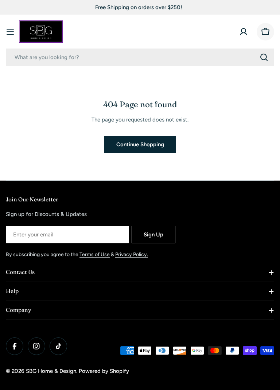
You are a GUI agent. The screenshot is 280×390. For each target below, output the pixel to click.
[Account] (243, 31)
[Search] (264, 57)
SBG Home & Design (51, 371)
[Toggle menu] (10, 31)
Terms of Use (94, 254)
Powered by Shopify (104, 371)
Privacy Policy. (131, 254)
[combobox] (140, 57)
